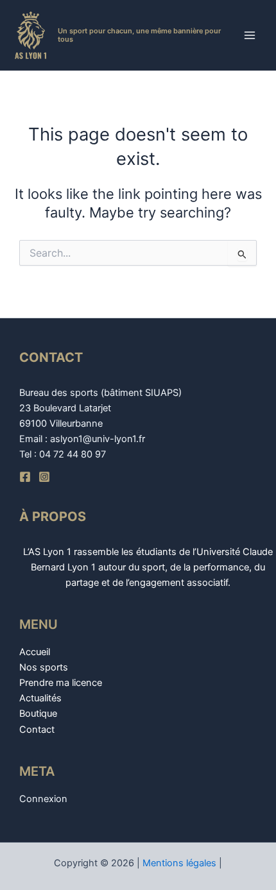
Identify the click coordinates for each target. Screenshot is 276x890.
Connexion (43, 799)
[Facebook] (25, 477)
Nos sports (43, 667)
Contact (37, 729)
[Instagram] (44, 477)
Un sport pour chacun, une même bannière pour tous (139, 35)
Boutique (38, 713)
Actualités (40, 698)
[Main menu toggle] (249, 35)
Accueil (34, 652)
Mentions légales (179, 863)
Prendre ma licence (60, 683)
